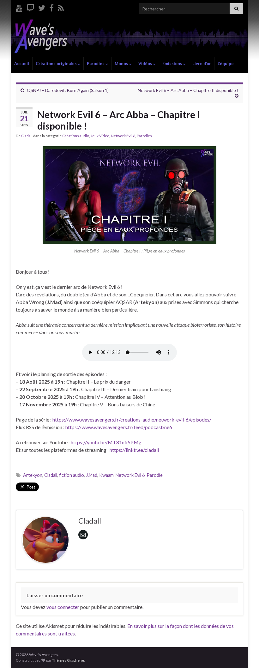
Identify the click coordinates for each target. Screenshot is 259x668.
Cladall (27, 135)
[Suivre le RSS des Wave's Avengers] (61, 6)
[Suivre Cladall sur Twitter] (41, 6)
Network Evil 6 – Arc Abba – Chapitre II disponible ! (188, 90)
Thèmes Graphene (68, 660)
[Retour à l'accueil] (129, 37)
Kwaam (106, 475)
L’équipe (226, 63)
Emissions (172, 63)
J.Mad (91, 475)
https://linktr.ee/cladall (134, 450)
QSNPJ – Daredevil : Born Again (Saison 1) (68, 90)
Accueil (21, 63)
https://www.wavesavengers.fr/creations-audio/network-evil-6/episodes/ (131, 419)
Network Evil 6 (123, 135)
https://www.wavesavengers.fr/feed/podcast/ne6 (118, 427)
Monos (122, 63)
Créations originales (57, 63)
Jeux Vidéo (100, 135)
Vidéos (145, 63)
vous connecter (62, 607)
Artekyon (32, 475)
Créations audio (75, 135)
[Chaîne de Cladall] (19, 6)
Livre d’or (201, 63)
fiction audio (71, 475)
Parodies (96, 63)
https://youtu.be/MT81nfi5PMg (106, 442)
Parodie (155, 475)
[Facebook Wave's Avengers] (51, 6)
